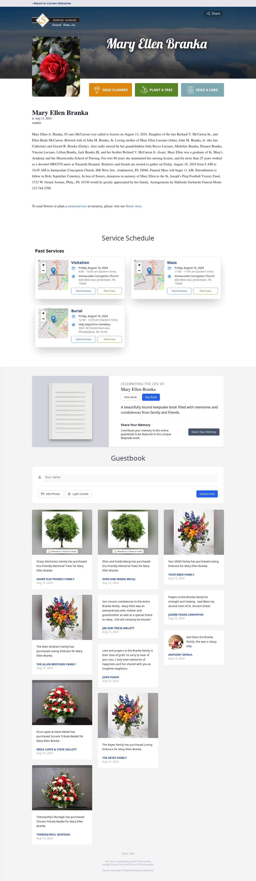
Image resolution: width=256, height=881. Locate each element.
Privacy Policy (117, 864)
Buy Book (151, 397)
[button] (53, 271)
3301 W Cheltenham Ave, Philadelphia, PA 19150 (94, 330)
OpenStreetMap (132, 870)
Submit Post (207, 494)
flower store (133, 206)
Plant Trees (109, 291)
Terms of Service (138, 864)
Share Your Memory (204, 432)
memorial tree (77, 206)
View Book (130, 397)
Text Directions (83, 291)
